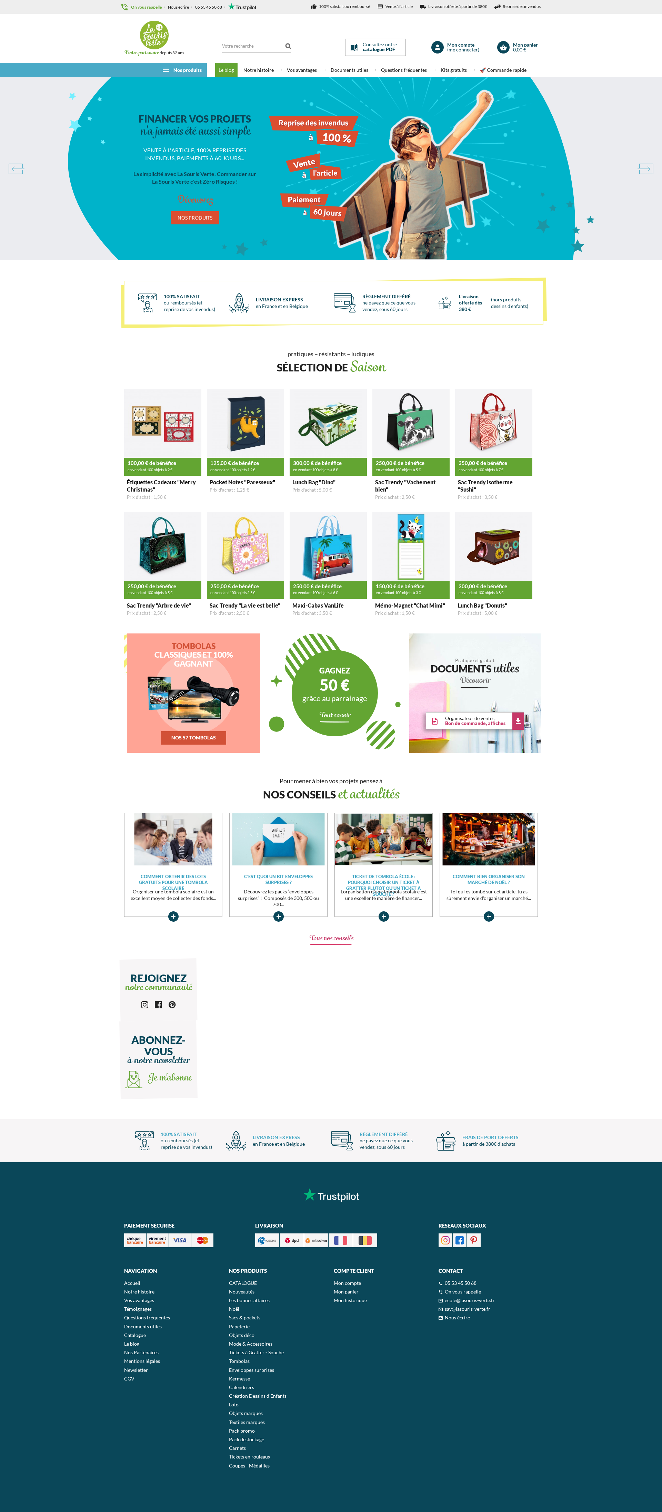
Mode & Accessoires (250, 1344)
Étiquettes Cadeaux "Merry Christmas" (161, 486)
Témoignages (138, 1309)
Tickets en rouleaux (249, 1457)
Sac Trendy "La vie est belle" (245, 605)
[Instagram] (144, 1004)
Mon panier (346, 1292)
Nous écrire (178, 7)
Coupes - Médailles (249, 1466)
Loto (234, 1404)
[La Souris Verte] (154, 35)
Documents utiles (349, 70)
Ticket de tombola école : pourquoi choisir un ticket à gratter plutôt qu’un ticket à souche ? (383, 880)
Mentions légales (142, 1361)
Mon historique (350, 1300)
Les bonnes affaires (249, 1300)
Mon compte (347, 1283)
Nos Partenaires (141, 1352)
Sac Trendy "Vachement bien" (405, 486)
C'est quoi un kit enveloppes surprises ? (278, 879)
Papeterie (239, 1326)
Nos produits (187, 70)
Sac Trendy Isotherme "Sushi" (485, 486)
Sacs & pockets (244, 1317)
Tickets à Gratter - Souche (256, 1352)
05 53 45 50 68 (208, 7)
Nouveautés (241, 1292)
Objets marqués (246, 1413)
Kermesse (239, 1379)
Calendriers (241, 1387)
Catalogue (135, 1335)
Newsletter (136, 1370)
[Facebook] (158, 1004)
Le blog (226, 70)
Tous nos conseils (331, 938)
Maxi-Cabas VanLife (318, 605)
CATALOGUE (243, 1283)
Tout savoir (334, 716)
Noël (234, 1309)
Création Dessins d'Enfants (258, 1396)
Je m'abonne (168, 1078)
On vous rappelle (146, 7)
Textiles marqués (247, 1422)
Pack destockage (246, 1439)
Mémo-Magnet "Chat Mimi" (410, 605)
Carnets (237, 1448)
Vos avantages (302, 70)
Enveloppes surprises (251, 1370)
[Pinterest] (172, 1004)
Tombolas (239, 1361)
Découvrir (475, 681)
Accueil (132, 1283)
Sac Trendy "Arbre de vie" (159, 605)
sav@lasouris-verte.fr (467, 1309)
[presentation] (16, 169)
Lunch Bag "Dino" (313, 482)
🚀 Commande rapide (503, 70)
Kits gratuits (454, 70)
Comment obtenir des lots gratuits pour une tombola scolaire (173, 880)
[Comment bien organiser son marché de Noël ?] (489, 839)
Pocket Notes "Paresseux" (242, 482)
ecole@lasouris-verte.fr (470, 1300)
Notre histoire (258, 70)
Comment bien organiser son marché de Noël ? (489, 879)
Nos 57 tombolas (193, 737)
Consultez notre (380, 46)
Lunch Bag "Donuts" (482, 605)
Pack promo (242, 1431)
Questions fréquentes (404, 70)
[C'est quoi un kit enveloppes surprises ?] (278, 839)
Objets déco (241, 1335)
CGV (129, 1379)
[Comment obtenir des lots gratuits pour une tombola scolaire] (173, 839)
